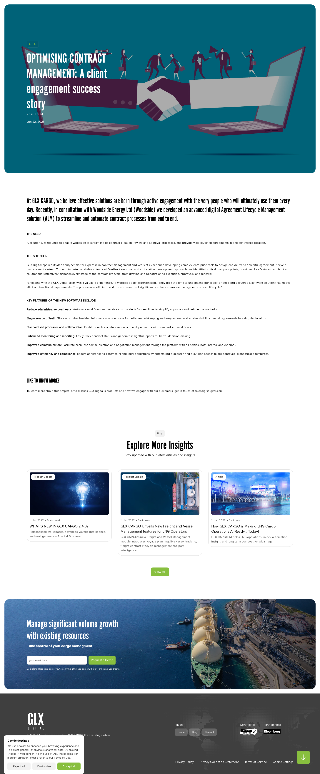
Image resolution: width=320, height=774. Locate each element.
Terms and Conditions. (109, 669)
